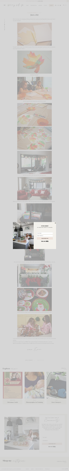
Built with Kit (44, 241)
